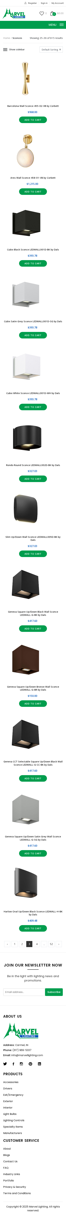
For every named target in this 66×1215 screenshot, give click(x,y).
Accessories (10, 1082)
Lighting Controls (13, 1120)
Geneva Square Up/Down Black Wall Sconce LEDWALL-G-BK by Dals (33, 613)
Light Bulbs (9, 1114)
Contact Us (10, 1161)
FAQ (5, 1168)
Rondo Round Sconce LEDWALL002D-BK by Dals (33, 465)
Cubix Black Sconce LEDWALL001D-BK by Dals (33, 249)
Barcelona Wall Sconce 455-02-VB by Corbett (33, 105)
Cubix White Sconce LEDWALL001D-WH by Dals (33, 393)
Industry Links (11, 1174)
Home (6, 37)
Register (32, 3)
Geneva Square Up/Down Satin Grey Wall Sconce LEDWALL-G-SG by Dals (33, 838)
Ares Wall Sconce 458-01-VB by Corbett (33, 177)
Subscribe (53, 992)
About (7, 1149)
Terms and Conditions (17, 1193)
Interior (7, 1107)
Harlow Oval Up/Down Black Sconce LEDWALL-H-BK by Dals (33, 913)
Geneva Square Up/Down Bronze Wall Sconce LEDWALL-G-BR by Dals (33, 688)
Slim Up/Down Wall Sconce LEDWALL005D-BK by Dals (33, 538)
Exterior (8, 1101)
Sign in (44, 3)
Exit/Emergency (13, 1095)
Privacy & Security (14, 1187)
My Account (58, 3)
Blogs (6, 1155)
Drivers (7, 1088)
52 (51, 944)
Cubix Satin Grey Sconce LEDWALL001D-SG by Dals (33, 321)
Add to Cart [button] (33, 119)
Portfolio (8, 1180)
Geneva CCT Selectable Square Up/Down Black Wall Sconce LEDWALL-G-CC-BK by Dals (33, 763)
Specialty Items (13, 1127)
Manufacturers (12, 1133)
